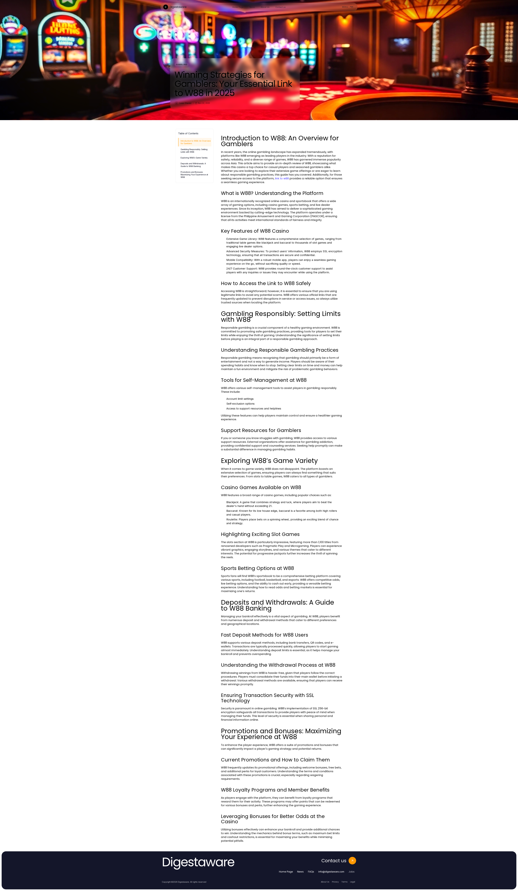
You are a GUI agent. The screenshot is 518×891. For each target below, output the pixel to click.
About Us (325, 881)
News (300, 871)
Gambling (181, 64)
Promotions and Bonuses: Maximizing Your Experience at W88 (194, 174)
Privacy (335, 881)
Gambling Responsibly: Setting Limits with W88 (194, 150)
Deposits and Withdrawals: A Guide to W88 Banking (193, 164)
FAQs (311, 871)
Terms (344, 881)
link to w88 (282, 178)
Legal (352, 881)
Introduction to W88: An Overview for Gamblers (196, 142)
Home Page (286, 871)
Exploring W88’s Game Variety (194, 158)
